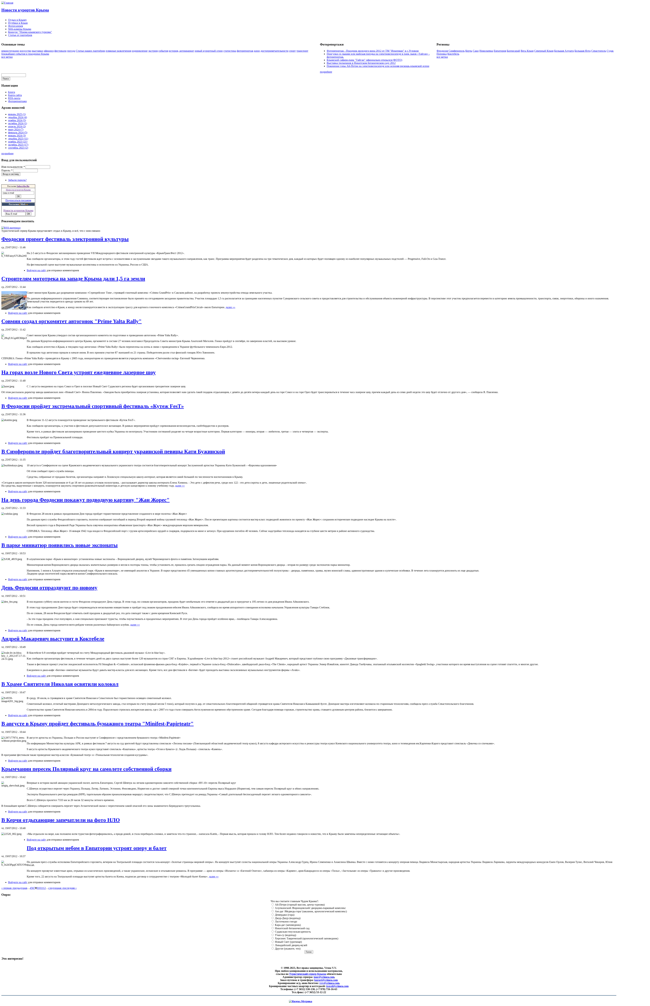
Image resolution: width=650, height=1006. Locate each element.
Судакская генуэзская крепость (292, 931)
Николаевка (486, 50)
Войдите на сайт (36, 270)
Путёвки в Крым (18, 22)
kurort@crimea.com (326, 980)
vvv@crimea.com (329, 983)
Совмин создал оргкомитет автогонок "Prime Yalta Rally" (71, 321)
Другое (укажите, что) (287, 948)
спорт (292, 50)
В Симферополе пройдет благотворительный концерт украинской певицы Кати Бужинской (113, 451)
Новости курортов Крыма (25, 10)
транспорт (302, 50)
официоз (49, 50)
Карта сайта (15, 95)
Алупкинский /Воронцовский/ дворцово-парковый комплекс (310, 908)
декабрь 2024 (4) (17, 117)
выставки (37, 50)
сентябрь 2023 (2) (18, 147)
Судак (610, 50)
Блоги (11, 92)
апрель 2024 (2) (17, 126)
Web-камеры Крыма (19, 29)
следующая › (55, 888)
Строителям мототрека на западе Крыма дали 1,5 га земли (73, 279)
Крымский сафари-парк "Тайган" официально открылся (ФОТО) (364, 60)
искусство (25, 50)
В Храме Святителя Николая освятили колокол (59, 684)
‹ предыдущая (19, 888)
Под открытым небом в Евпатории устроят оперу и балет (97, 848)
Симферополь (457, 50)
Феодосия (442, 50)
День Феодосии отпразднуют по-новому (49, 588)
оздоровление (140, 50)
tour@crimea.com (324, 977)
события (163, 50)
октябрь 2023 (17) (18, 144)
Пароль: (7, 170)
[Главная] (7, 2)
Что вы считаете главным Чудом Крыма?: (295, 901)
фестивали (60, 50)
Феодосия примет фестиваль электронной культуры (65, 239)
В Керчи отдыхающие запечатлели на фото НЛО (60, 820)
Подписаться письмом (18, 200)
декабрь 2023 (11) (18, 138)
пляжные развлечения (118, 50)
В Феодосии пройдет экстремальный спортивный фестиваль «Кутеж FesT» (92, 406)
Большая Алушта (564, 50)
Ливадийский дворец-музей (290, 945)
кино (257, 50)
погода (71, 50)
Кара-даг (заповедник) (287, 924)
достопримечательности (274, 50)
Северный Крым (544, 50)
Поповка (442, 53)
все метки (7, 56)
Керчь (468, 50)
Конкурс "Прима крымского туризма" (30, 32)
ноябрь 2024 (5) (17, 120)
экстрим (153, 50)
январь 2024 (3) (17, 135)
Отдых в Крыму (17, 19)
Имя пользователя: (13, 166)
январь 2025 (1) (17, 114)
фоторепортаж (245, 50)
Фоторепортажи (17, 101)
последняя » (70, 888)
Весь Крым (527, 50)
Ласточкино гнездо (285, 921)
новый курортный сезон (209, 50)
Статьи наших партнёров (90, 50)
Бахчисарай (513, 50)
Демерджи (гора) (284, 914)
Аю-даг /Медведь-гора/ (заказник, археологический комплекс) (310, 911)
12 (44, 888)
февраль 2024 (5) (17, 132)
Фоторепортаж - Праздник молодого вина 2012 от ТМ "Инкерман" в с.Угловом (373, 50)
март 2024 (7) (15, 129)
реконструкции (10, 50)
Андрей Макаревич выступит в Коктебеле (52, 639)
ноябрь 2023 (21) (17, 141)
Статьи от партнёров (20, 35)
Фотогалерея (15, 26)
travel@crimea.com (337, 986)
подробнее (326, 71)
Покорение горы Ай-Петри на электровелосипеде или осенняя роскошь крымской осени (378, 66)
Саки (476, 50)
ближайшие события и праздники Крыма (25, 53)
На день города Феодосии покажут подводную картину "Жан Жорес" (85, 500)
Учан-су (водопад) (285, 935)
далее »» (230, 307)
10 (39, 888)
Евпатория (500, 50)
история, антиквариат (181, 50)
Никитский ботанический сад (291, 928)
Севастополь (598, 50)
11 (42, 888)
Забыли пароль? (17, 180)
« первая (6, 888)
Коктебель (453, 53)
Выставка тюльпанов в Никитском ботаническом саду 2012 (361, 63)
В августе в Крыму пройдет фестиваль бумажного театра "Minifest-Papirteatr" (97, 724)
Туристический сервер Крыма (307, 974)
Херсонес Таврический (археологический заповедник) (306, 938)
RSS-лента (14, 98)
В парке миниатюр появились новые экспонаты (59, 545)
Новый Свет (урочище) (288, 941)
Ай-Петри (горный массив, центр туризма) (299, 904)
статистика (229, 50)
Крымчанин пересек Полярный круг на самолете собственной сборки (86, 769)
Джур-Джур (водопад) (287, 918)
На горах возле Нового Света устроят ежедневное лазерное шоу (78, 372)
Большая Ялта (583, 50)
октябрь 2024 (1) (17, 123)
